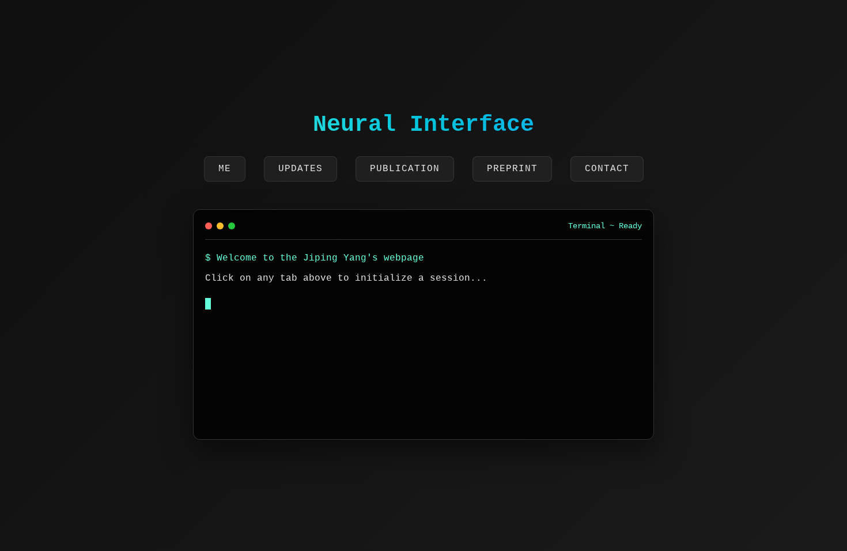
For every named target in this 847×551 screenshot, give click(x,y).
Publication (405, 169)
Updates (300, 169)
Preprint (512, 169)
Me (224, 169)
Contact (607, 169)
